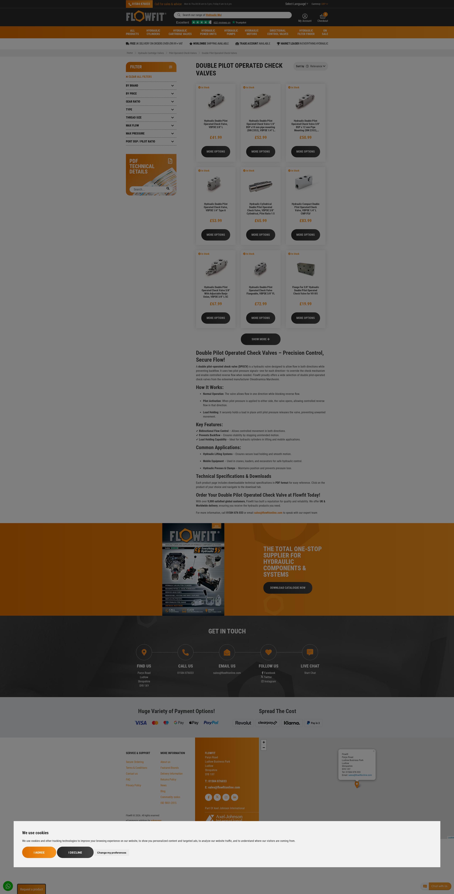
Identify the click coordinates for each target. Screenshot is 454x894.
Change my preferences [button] (111, 852)
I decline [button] (75, 852)
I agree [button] (39, 852)
